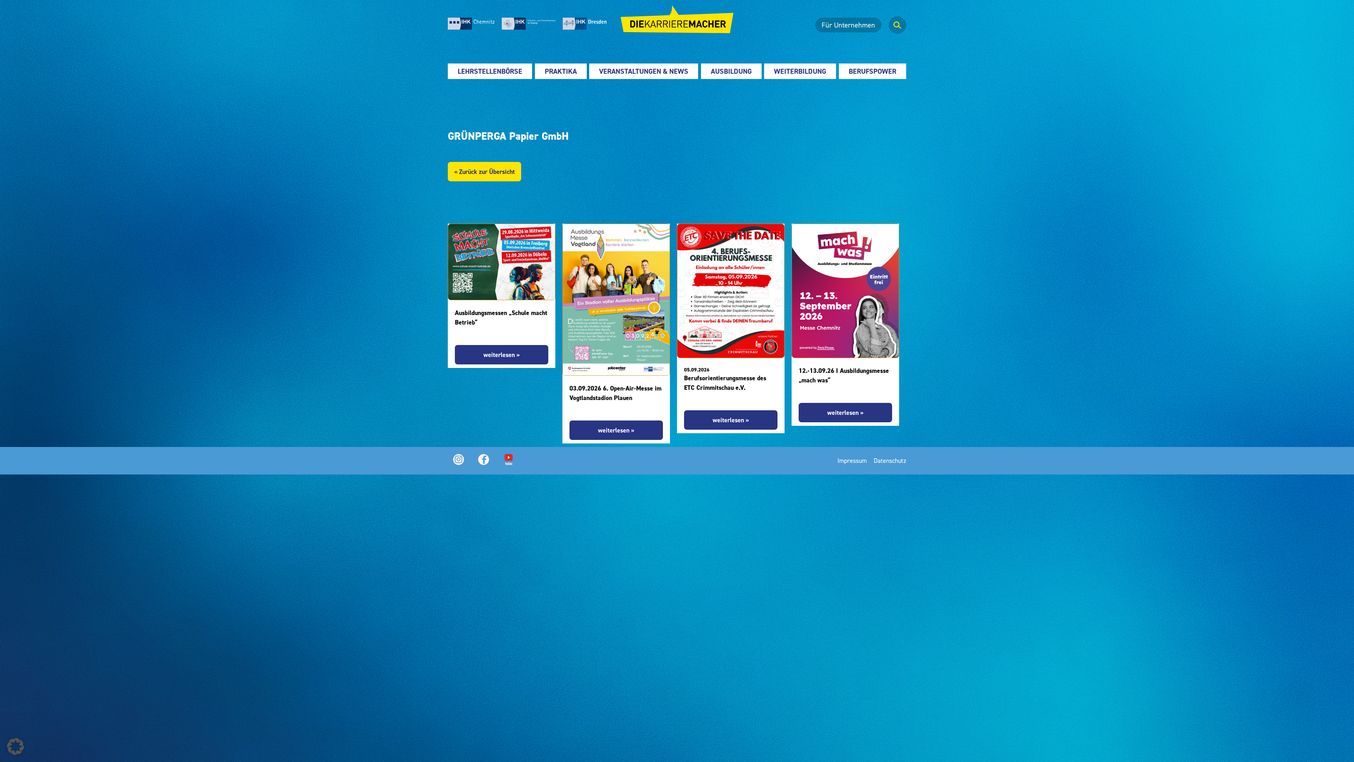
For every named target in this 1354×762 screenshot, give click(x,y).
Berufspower (872, 71)
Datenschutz (890, 460)
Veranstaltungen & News (643, 71)
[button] (15, 746)
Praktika (561, 71)
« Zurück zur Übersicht (484, 172)
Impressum (852, 460)
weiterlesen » (501, 355)
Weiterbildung (800, 71)
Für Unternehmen (848, 25)
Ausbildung (731, 71)
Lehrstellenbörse (490, 71)
